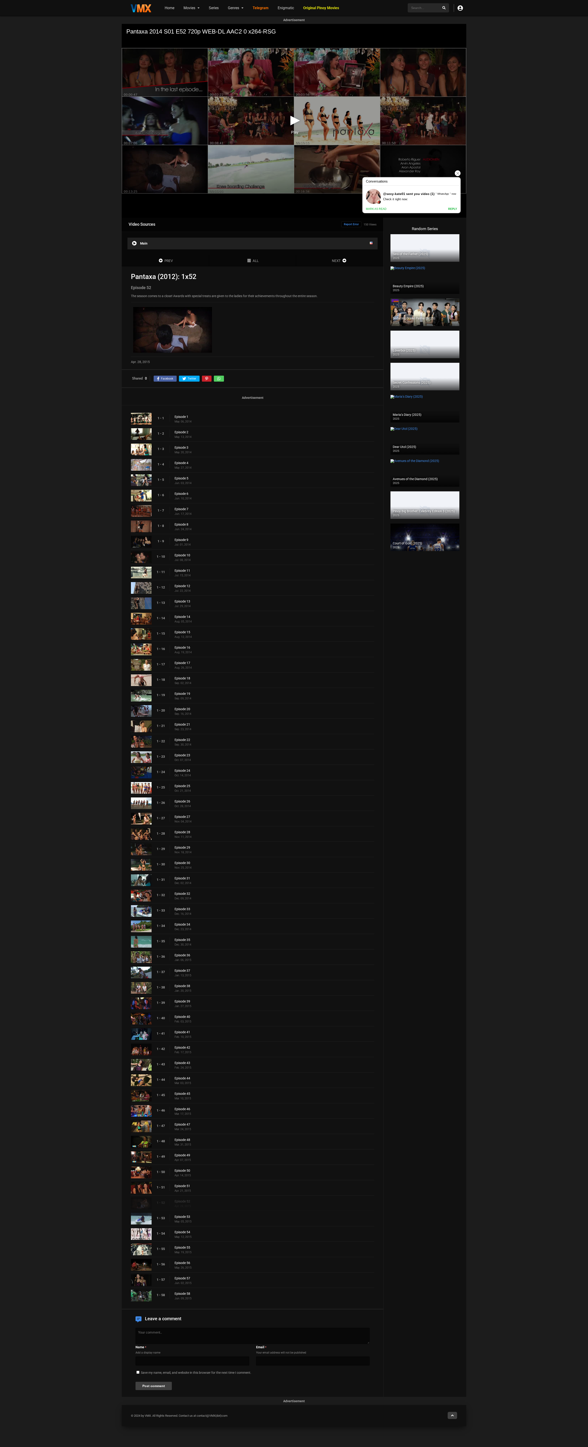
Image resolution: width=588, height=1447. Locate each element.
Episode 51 (182, 1186)
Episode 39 (182, 1001)
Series (214, 8)
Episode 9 (181, 540)
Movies (189, 8)
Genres (233, 8)
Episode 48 (182, 1140)
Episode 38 (182, 986)
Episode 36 (182, 955)
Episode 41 (182, 1032)
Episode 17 (182, 663)
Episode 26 (182, 801)
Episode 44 (182, 1078)
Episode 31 (182, 878)
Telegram (261, 8)
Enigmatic (286, 8)
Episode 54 (182, 1232)
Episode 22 (182, 740)
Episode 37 (182, 970)
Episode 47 (182, 1124)
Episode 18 (182, 678)
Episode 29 (182, 847)
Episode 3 (181, 447)
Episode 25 (182, 786)
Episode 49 (182, 1155)
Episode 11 (182, 570)
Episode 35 (182, 940)
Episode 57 (182, 1278)
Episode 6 (181, 493)
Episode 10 (182, 555)
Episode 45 (182, 1093)
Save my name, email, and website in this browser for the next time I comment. (196, 1372)
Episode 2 (181, 432)
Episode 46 (182, 1109)
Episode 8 (181, 524)
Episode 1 (181, 417)
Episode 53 (182, 1217)
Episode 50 (182, 1170)
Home (169, 8)
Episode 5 (181, 478)
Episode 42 (182, 1047)
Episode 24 (182, 770)
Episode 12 (182, 586)
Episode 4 (181, 463)
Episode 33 (182, 909)
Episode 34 (182, 924)
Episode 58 (182, 1293)
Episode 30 (182, 863)
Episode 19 (182, 693)
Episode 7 (181, 509)
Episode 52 (182, 1201)
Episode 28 (182, 832)
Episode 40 (182, 1017)
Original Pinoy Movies (321, 8)
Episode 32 (182, 893)
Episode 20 (182, 709)
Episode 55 (182, 1247)
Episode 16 (182, 647)
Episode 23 (182, 755)
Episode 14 (182, 617)
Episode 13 (182, 601)
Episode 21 (182, 724)
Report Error (351, 224)
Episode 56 (182, 1263)
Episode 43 (182, 1063)
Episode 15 (182, 632)
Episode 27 (182, 817)
